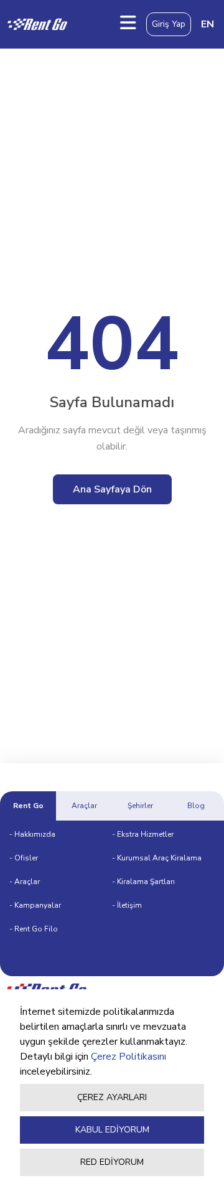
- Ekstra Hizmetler (143, 834)
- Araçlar (24, 882)
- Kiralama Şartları (143, 882)
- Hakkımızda (32, 834)
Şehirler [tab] (140, 806)
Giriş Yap (168, 24)
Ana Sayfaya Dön (112, 489)
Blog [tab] (196, 806)
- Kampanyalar (35, 905)
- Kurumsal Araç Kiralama (157, 858)
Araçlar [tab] (84, 806)
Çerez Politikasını (128, 1056)
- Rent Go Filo (33, 929)
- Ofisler (23, 858)
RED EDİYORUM (112, 1162)
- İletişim (127, 905)
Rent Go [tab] (28, 806)
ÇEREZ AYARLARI (112, 1097)
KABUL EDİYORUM (112, 1130)
